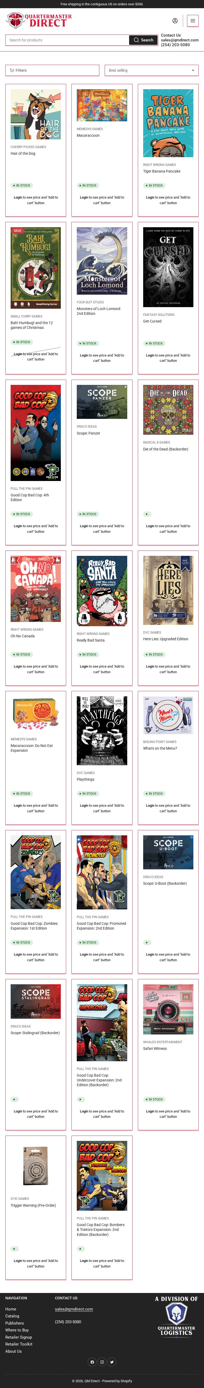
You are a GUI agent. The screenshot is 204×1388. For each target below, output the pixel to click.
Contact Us (171, 35)
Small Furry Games (26, 316)
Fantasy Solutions (159, 315)
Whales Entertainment (162, 1042)
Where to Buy (17, 1330)
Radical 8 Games (156, 442)
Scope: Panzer (88, 433)
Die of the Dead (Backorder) (165, 449)
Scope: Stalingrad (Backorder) (35, 1033)
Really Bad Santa (91, 640)
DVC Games (152, 632)
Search (147, 40)
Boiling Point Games (159, 742)
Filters (21, 70)
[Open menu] (193, 21)
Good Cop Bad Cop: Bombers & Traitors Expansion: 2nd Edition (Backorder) (101, 1229)
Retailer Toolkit (18, 1344)
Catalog (12, 1316)
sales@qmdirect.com (180, 40)
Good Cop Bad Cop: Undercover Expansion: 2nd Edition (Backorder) (99, 1080)
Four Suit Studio (90, 302)
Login (18, 197)
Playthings (85, 779)
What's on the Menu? (160, 748)
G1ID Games (20, 1199)
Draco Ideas (87, 426)
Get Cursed (152, 321)
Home (10, 1309)
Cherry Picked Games (28, 147)
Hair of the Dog (23, 153)
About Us (13, 1351)
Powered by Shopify (117, 1381)
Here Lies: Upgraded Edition (165, 639)
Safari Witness (155, 1048)
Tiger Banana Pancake (161, 171)
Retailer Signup (18, 1337)
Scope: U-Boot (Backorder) (165, 883)
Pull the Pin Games (26, 489)
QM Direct (92, 1381)
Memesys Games (90, 129)
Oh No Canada (23, 636)
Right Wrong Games (159, 165)
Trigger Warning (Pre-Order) (33, 1205)
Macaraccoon (88, 135)
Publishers (14, 1323)
